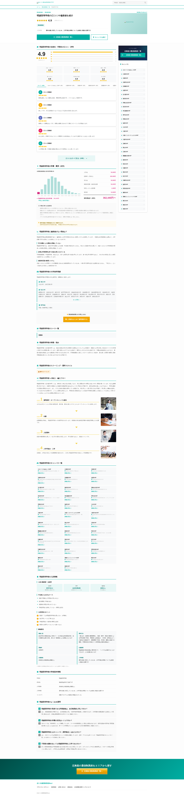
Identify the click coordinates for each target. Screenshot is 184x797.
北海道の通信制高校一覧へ (64, 37)
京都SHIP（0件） (82, 85)
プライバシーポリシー (43, 787)
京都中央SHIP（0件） (93, 85)
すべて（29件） (41, 85)
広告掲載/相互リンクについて (82, 787)
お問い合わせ (62, 787)
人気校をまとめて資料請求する (77, 319)
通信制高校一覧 (46, 7)
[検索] (145, 3)
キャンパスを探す (100, 37)
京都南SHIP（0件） (105, 85)
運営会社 (69, 787)
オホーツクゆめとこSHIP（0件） (55, 85)
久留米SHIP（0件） (70, 85)
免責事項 (53, 787)
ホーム (38, 7)
